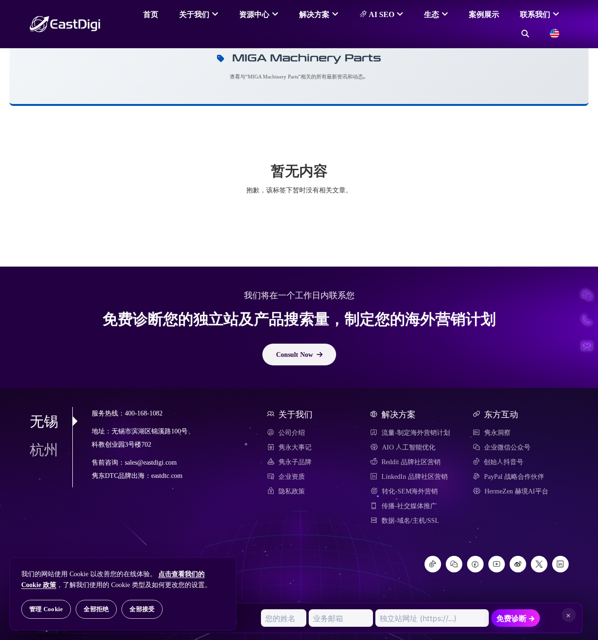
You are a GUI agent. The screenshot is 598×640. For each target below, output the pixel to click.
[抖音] (433, 564)
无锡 (44, 421)
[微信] (454, 564)
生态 (431, 14)
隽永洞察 (497, 432)
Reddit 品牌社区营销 (411, 461)
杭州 (44, 449)
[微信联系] (586, 294)
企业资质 (291, 476)
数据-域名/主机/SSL (410, 520)
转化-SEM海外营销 (410, 491)
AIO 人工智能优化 (408, 447)
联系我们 (535, 14)
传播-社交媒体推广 (409, 505)
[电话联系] (586, 320)
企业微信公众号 (507, 447)
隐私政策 (291, 491)
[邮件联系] (586, 345)
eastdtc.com (166, 475)
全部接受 (142, 609)
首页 (150, 14)
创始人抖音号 (503, 461)
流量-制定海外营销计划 (415, 432)
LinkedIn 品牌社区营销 (414, 476)
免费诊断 (515, 618)
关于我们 (194, 14)
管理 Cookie (46, 609)
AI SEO (380, 14)
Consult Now (294, 354)
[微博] (518, 564)
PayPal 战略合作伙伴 (514, 476)
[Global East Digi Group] (554, 33)
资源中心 (254, 14)
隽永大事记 (295, 447)
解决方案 (314, 14)
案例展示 (484, 14)
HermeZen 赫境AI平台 (516, 491)
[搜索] (525, 33)
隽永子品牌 (295, 461)
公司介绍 (291, 432)
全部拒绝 (96, 609)
